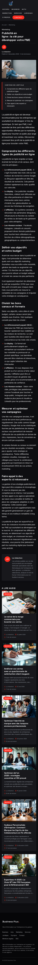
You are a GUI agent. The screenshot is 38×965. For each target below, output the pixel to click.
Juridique (28, 13)
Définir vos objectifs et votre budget (19, 94)
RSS (17, 938)
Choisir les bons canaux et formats (19, 97)
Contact (18, 17)
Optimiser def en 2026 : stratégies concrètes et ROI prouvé (15, 775)
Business (16, 9)
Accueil (5, 9)
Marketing (7, 13)
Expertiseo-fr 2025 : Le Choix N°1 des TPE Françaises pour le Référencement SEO (17, 882)
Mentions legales (7, 938)
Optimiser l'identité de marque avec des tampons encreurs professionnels (16, 723)
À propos (6, 17)
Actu (24, 9)
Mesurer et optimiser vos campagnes (20, 100)
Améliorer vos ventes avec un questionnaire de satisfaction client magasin (16, 671)
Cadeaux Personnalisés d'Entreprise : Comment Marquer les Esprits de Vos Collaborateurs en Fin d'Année (17, 829)
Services (18, 13)
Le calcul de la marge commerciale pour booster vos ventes (13, 619)
